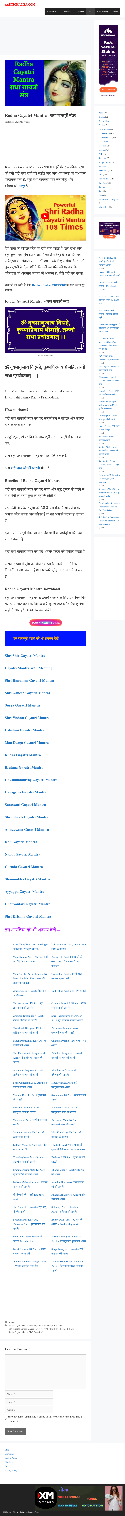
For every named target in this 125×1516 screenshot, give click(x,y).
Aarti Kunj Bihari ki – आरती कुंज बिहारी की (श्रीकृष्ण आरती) (108, 261)
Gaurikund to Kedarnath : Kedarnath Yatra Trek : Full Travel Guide (109, 507)
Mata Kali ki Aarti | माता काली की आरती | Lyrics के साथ (109, 300)
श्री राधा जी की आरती (25, 468)
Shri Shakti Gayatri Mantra (27, 816)
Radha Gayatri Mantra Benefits (22, 1325)
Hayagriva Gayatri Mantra (26, 792)
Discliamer (67, 11)
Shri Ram (103, 182)
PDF (100, 154)
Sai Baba (102, 166)
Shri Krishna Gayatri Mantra (28, 916)
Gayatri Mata (104, 129)
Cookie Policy (102, 11)
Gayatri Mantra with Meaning (28, 667)
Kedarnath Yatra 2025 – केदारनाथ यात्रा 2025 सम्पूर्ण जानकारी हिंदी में (109, 493)
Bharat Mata (104, 121)
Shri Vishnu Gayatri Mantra (27, 717)
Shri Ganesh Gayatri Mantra (27, 692)
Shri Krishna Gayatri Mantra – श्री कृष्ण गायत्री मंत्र (109, 465)
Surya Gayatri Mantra (22, 705)
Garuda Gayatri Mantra (24, 866)
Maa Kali (103, 145)
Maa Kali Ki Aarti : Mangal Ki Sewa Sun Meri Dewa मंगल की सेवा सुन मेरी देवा (30, 978)
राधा (54, 436)
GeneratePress (33, 1512)
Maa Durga (103, 141)
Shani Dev (103, 170)
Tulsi (101, 195)
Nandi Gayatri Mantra (22, 854)
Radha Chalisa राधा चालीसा (49, 285)
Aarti (101, 112)
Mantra (12, 1321)
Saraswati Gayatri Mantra (25, 804)
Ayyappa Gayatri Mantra (24, 891)
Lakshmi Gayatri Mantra (25, 730)
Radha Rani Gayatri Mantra (49, 1325)
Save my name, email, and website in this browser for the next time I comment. (45, 1419)
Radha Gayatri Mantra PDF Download (26, 1332)
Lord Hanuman (105, 137)
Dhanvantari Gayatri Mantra (27, 903)
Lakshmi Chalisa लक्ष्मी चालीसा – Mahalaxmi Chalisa (108, 286)
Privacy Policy (52, 11)
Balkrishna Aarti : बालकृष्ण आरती (68, 990)
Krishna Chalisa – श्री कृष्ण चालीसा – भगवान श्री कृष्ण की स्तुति (108, 451)
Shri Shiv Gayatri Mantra (25, 655)
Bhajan (102, 116)
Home (115, 11)
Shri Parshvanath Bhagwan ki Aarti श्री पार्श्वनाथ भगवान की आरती (29, 1057)
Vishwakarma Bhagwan (109, 199)
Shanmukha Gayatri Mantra (27, 879)
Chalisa (102, 125)
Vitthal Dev (104, 207)
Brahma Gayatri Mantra (24, 767)
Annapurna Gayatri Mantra (27, 829)
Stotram (102, 187)
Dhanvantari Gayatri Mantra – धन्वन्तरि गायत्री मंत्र (109, 380)
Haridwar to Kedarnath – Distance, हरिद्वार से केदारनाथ (109, 479)
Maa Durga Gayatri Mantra (27, 742)
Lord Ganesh (104, 133)
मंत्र (22, 185)
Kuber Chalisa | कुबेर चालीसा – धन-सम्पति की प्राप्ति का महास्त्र (108, 405)
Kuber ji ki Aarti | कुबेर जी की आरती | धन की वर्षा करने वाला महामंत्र (66, 961)
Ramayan (102, 158)
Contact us (80, 11)
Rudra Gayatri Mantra (23, 754)
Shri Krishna (104, 178)
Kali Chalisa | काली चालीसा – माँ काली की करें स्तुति (108, 314)
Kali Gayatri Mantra (21, 841)
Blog (91, 11)
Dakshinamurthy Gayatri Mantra (31, 779)
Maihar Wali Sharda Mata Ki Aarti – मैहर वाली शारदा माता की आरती (67, 1266)
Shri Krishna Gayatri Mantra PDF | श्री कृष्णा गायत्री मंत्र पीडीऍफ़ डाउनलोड (41, 1328)
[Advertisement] (45, 37)
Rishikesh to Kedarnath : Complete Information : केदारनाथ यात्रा (109, 521)
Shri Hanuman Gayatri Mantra (29, 680)
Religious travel (105, 162)
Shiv (101, 174)
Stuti (101, 191)
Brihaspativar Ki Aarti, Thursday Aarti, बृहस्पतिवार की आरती (29, 1224)
